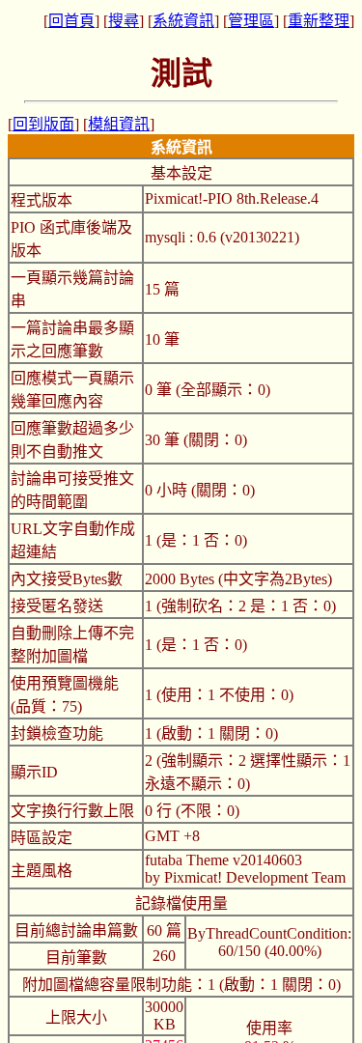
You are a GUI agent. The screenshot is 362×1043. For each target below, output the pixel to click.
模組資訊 (119, 124)
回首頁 (71, 21)
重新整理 (318, 21)
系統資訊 (183, 21)
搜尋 (123, 21)
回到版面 (43, 124)
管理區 (251, 21)
